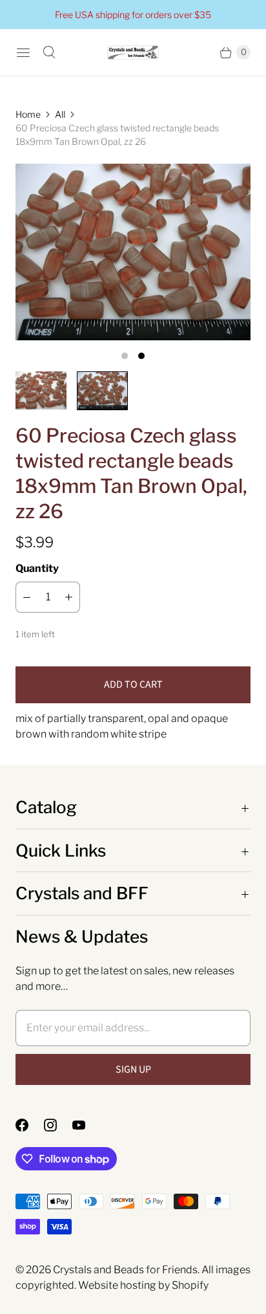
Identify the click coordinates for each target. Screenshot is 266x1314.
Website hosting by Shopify (143, 1285)
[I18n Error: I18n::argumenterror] (40, 390)
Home (28, 114)
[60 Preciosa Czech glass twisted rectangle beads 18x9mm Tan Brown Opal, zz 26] (133, 252)
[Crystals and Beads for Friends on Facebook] (29, 1125)
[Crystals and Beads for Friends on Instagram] (58, 1125)
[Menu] (23, 52)
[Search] (49, 52)
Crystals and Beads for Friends (125, 1270)
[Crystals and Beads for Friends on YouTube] (86, 1125)
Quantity (37, 568)
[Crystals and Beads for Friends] (133, 52)
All (60, 114)
